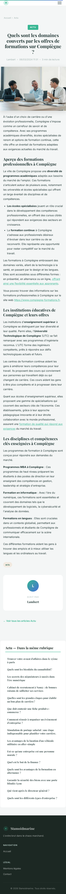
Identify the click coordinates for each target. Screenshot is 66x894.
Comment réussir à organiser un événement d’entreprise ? (32, 721)
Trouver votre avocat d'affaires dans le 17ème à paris (32, 660)
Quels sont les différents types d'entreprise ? (32, 798)
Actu (16, 18)
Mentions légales (12, 868)
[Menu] (59, 2)
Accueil (7, 18)
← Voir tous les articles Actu (19, 620)
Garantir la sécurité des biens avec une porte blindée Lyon (32, 782)
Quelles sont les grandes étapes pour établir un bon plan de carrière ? (32, 699)
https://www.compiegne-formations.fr (37, 300)
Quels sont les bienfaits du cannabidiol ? (29, 669)
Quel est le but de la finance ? (23, 762)
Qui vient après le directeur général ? (28, 790)
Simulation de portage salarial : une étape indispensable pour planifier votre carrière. (31, 731)
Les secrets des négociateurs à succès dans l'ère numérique (31, 678)
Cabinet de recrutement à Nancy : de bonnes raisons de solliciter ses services (32, 689)
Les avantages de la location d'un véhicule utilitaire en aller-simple (30, 742)
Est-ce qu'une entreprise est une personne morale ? (30, 753)
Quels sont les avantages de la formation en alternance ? (31, 771)
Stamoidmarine (23, 828)
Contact (7, 874)
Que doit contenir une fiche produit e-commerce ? (28, 710)
